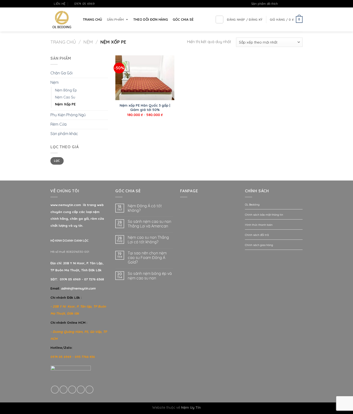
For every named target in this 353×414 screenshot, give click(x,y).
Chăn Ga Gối (61, 73)
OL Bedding (252, 204)
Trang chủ (63, 42)
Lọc (57, 160)
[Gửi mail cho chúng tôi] (295, 4)
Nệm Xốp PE (65, 104)
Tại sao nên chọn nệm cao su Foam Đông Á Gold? (147, 258)
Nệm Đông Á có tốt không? (145, 208)
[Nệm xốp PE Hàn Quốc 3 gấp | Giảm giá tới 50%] (145, 77)
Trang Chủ (92, 19)
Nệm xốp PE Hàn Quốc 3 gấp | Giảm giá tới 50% (145, 107)
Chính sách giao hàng (259, 245)
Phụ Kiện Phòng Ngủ (68, 114)
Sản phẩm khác (64, 133)
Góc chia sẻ (183, 19)
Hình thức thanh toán (259, 224)
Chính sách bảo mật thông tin (264, 214)
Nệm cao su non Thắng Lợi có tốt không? (148, 239)
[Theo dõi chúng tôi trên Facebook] (286, 4)
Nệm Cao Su (65, 97)
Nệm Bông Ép (66, 90)
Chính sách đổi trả (257, 235)
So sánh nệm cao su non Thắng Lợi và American (149, 223)
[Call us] (81, 390)
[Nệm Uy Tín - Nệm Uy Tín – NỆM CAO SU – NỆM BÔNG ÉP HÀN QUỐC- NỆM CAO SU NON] (61, 20)
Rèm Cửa (58, 124)
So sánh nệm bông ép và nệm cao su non (150, 275)
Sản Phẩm (115, 19)
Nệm (88, 42)
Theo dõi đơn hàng (150, 19)
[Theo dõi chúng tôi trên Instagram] (291, 4)
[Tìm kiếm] (219, 19)
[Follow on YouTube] (300, 4)
